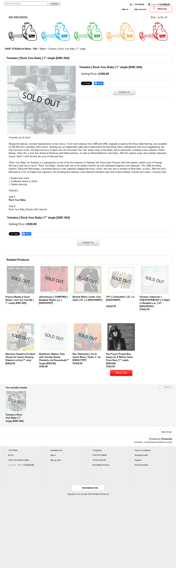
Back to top (166, 432)
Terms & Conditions (143, 450)
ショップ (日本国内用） (161, 4)
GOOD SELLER (99, 460)
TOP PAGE (139, 4)
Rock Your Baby (17, 200)
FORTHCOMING (99, 455)
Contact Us (124, 92)
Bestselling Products (100, 465)
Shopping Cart (56, 450)
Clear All (167, 387)
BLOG (11, 455)
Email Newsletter (141, 465)
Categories (97, 450)
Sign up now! (140, 9)
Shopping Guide (141, 455)
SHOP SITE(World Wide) (18, 460)
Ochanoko (166, 439)
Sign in (125, 9)
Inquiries (138, 460)
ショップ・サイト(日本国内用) (21, 465)
